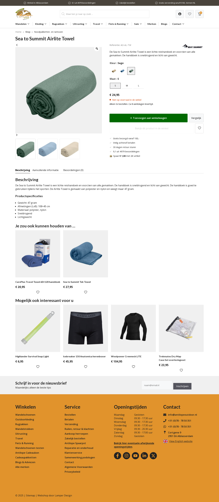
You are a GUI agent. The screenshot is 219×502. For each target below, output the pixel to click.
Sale (136, 23)
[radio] (114, 71)
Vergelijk (196, 118)
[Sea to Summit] (192, 47)
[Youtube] (135, 455)
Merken (151, 23)
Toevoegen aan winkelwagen (150, 118)
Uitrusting (78, 23)
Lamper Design (63, 495)
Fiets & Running (117, 23)
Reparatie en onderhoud (79, 448)
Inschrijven (182, 386)
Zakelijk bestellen (127, 2)
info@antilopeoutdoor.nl (182, 414)
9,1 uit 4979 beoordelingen (83, 2)
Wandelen (21, 23)
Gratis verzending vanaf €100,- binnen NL (177, 2)
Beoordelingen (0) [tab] (73, 170)
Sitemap (30, 495)
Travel (96, 23)
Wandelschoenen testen (29, 448)
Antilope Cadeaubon (27, 452)
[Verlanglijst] (180, 14)
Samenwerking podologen (80, 457)
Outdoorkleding (24, 419)
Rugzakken (58, 23)
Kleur (113, 63)
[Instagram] (126, 455)
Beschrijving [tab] (22, 170)
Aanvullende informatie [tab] (45, 170)
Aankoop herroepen (76, 433)
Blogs (164, 23)
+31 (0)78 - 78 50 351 (179, 420)
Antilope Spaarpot (75, 443)
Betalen (69, 419)
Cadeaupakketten (25, 457)
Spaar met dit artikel (126, 156)
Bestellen (70, 414)
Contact (176, 23)
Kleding (39, 23)
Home (18, 31)
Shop (27, 31)
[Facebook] (117, 455)
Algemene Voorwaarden (79, 467)
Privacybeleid (72, 471)
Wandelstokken (24, 429)
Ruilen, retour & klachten (79, 429)
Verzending (71, 424)
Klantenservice (73, 452)
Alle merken (22, 467)
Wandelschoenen (25, 414)
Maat (113, 78)
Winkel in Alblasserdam (37, 2)
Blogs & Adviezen (25, 462)
